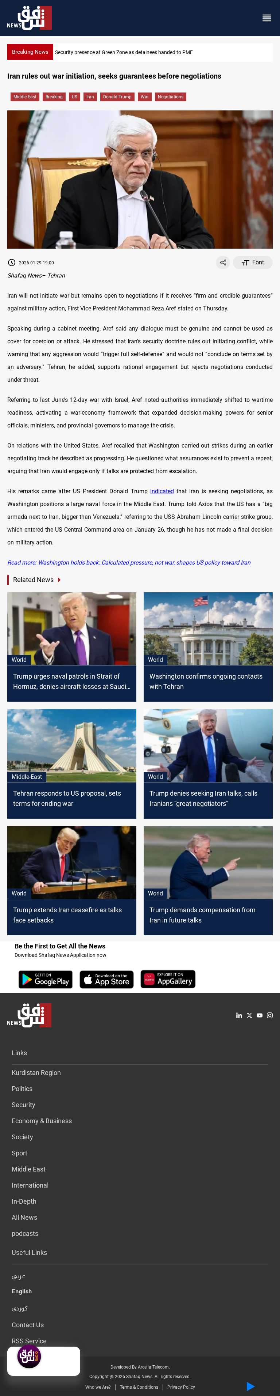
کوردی (20, 1309)
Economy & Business (42, 1121)
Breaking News (30, 52)
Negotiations (170, 96)
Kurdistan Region (36, 1072)
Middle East (24, 96)
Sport (19, 1153)
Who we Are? (98, 1387)
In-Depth (24, 1201)
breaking (54, 96)
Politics (22, 1089)
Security (23, 1105)
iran (90, 96)
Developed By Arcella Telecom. (140, 1367)
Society (22, 1137)
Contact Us (28, 1325)
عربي (19, 1277)
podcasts (25, 1233)
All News (24, 1217)
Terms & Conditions (139, 1387)
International (30, 1185)
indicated (162, 491)
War (145, 96)
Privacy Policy (181, 1387)
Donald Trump (117, 96)
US (74, 96)
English (22, 1293)
